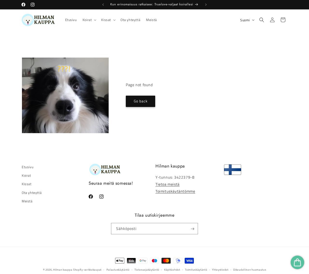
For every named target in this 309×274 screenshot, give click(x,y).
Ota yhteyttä (32, 192)
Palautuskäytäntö (118, 269)
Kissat (27, 184)
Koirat (26, 175)
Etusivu (27, 166)
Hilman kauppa (62, 270)
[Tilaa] (192, 229)
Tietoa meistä (167, 184)
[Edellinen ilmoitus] (103, 4)
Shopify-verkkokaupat (87, 270)
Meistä (27, 201)
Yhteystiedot (220, 269)
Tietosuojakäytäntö (147, 269)
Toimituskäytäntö (196, 269)
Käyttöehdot (172, 269)
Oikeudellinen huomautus (249, 269)
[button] (89, 20)
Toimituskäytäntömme (175, 191)
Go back (140, 101)
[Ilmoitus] (206, 4)
